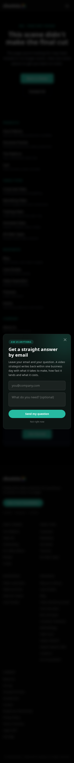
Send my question (37, 414)
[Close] (65, 339)
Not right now (37, 421)
